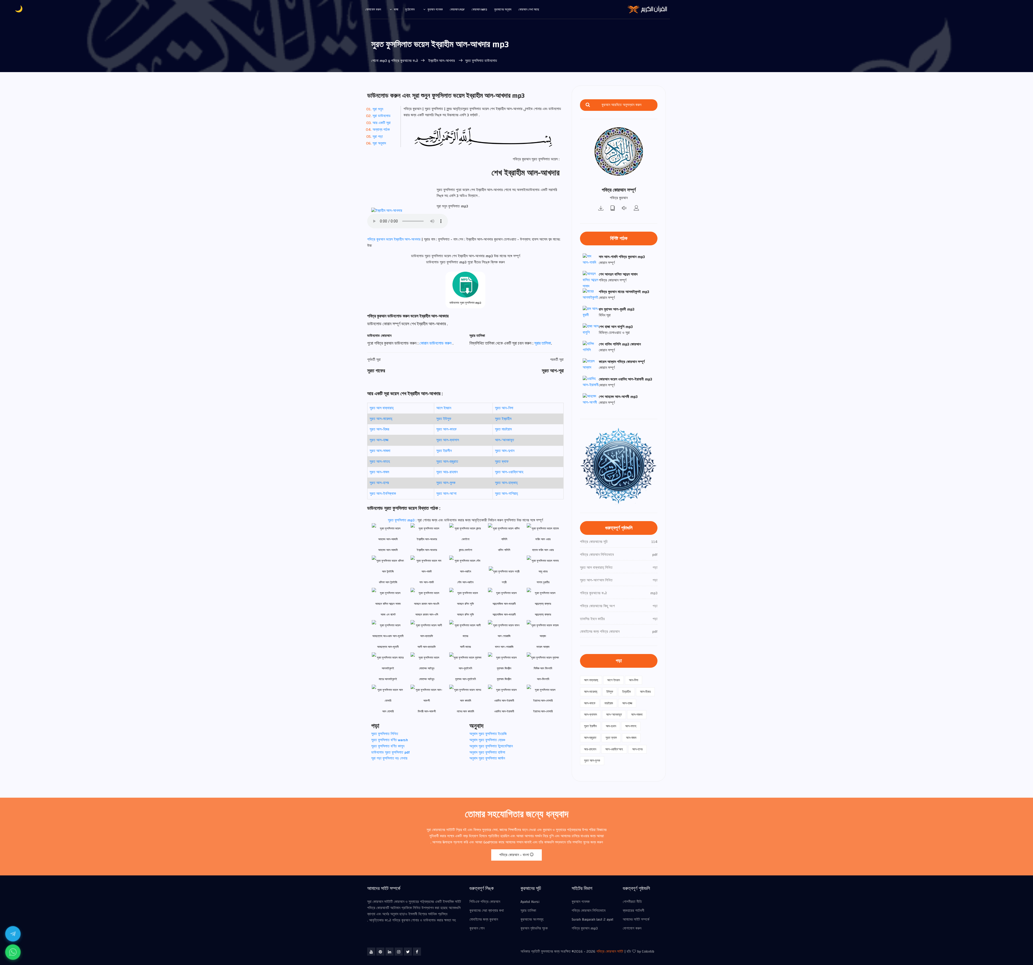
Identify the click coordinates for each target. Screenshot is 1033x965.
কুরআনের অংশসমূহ (532, 919)
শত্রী (504, 582)
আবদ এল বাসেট (388, 614)
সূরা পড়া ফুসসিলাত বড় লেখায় (389, 758)
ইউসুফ (609, 692)
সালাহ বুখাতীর (543, 582)
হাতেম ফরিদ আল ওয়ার (543, 550)
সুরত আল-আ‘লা (446, 493)
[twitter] (408, 952)
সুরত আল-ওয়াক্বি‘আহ (509, 472)
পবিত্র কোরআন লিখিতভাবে (589, 910)
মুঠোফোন (410, 9)
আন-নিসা (633, 680)
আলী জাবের (465, 647)
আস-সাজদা (636, 714)
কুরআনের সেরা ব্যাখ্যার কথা (486, 910)
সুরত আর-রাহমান (447, 472)
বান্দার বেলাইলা (465, 550)
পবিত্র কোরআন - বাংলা (514, 854)
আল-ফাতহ (630, 726)
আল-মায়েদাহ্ (590, 692)
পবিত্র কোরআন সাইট (609, 951)
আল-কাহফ (589, 703)
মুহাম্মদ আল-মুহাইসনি (465, 679)
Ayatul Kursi (530, 901)
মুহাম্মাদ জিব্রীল (504, 679)
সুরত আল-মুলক (445, 482)
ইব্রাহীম (626, 692)
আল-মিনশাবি (543, 679)
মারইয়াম (608, 703)
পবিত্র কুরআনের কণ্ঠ (404, 60)
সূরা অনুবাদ (379, 143)
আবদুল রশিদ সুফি (465, 614)
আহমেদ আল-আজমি (388, 550)
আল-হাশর (637, 749)
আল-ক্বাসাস (590, 714)
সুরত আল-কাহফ (446, 429)
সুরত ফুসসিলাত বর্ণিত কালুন (387, 746)
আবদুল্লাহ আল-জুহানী (388, 647)
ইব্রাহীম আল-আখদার (441, 60)
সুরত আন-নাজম (379, 472)
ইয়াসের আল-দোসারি (543, 711)
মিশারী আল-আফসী (427, 711)
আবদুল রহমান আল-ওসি (426, 614)
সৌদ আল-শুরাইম (465, 582)
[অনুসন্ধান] (588, 105)
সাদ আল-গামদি (426, 582)
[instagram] (399, 952)
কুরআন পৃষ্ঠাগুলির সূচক (534, 928)
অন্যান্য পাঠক (381, 129)
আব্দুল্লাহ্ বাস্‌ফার (543, 614)
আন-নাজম (631, 738)
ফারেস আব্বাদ (543, 647)
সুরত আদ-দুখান (504, 450)
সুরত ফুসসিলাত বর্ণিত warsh (389, 740)
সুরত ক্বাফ (501, 461)
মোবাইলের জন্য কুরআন (483, 919)
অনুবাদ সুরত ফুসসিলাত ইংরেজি (488, 733)
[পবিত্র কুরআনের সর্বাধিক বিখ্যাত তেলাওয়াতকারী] (636, 208)
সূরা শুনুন (378, 109)
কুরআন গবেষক (435, 9)
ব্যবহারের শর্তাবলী (633, 910)
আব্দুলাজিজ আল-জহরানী (504, 614)
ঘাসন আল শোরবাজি (504, 647)
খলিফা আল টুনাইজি (388, 582)
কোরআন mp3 (479, 9)
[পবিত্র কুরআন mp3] (601, 208)
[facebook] (417, 952)
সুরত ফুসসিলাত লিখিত (384, 733)
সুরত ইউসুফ (443, 418)
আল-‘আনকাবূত (504, 440)
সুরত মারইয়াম (503, 429)
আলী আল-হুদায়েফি (427, 647)
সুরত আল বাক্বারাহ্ (382, 408)
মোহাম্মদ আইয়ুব (426, 679)
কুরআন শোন (476, 928)
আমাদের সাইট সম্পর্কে (636, 919)
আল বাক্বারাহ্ (591, 680)
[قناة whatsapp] (12, 952)
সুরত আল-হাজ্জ (379, 440)
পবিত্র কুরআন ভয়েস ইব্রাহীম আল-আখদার (394, 239)
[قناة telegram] (12, 933)
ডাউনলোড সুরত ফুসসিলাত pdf (390, 752)
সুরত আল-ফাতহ (380, 461)
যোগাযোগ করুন (373, 9)
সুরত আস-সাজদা (380, 450)
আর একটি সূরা (382, 122)
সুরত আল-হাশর (379, 482)
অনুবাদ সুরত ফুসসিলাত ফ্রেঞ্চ (487, 740)
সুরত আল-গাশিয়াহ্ (506, 493)
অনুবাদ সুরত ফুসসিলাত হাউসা (487, 752)
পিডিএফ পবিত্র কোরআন (484, 901)
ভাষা (396, 9)
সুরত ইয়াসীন (444, 450)
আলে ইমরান (443, 408)
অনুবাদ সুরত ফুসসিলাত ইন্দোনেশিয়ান (491, 746)
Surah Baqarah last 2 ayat (592, 919)
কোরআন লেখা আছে (528, 9)
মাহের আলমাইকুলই (388, 679)
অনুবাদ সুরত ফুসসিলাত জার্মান (487, 758)
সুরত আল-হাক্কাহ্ (506, 482)
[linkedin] (389, 952)
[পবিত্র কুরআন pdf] (612, 208)
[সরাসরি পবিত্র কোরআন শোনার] (624, 208)
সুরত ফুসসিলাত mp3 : (403, 520)
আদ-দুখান (611, 726)
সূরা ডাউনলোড (382, 115)
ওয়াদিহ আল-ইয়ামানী (504, 711)
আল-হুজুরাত (590, 738)
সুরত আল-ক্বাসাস (447, 440)
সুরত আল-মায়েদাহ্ (381, 418)
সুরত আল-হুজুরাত (447, 461)
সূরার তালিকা (542, 343)
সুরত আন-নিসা (504, 408)
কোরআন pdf (457, 9)
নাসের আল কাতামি (465, 711)
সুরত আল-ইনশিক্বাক (383, 493)
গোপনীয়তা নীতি (632, 901)
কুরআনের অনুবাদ (502, 9)
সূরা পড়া (378, 136)
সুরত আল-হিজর (379, 429)
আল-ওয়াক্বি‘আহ (614, 749)
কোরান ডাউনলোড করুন (435, 343)
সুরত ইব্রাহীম (503, 418)
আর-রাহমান (590, 749)
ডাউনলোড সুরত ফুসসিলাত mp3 (465, 303)
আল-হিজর (645, 692)
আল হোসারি (388, 711)
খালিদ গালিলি (504, 550)
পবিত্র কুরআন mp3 (585, 928)
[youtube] (371, 952)
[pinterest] (380, 952)
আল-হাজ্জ (627, 703)
